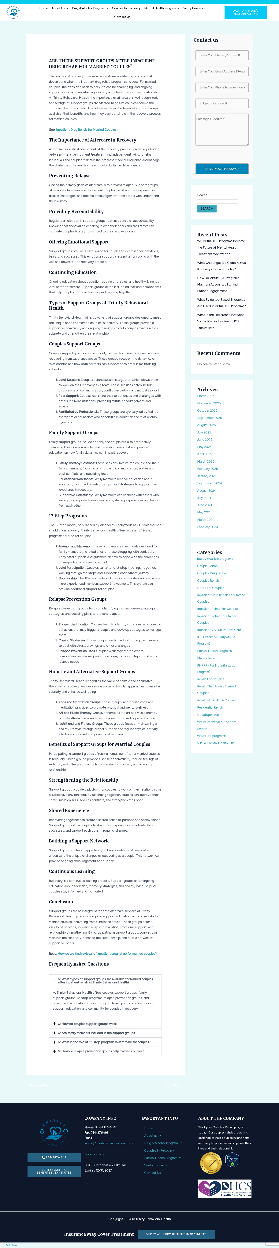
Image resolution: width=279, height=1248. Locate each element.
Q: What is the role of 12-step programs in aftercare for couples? (104, 1042)
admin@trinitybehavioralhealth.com (109, 1143)
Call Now (10, 1245)
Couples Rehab (208, 580)
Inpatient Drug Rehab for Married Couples (86, 129)
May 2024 (204, 512)
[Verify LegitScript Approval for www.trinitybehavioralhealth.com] (232, 1159)
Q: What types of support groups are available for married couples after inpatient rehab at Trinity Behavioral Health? (105, 980)
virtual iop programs (211, 736)
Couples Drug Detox (211, 573)
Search (202, 195)
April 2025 (204, 454)
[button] (60, 8)
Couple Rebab (207, 566)
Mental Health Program (160, 8)
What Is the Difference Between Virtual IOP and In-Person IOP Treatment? (220, 321)
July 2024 (204, 498)
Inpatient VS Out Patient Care (219, 630)
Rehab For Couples (210, 679)
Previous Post (38, 1085)
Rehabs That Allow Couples (217, 700)
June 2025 (204, 439)
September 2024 (209, 483)
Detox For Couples (210, 588)
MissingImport (207, 658)
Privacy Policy (94, 1154)
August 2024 (206, 490)
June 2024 (205, 505)
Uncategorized (208, 715)
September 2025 (209, 418)
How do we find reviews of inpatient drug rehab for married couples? (107, 953)
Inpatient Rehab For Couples (218, 609)
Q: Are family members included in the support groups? (97, 1033)
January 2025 (207, 476)
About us (58, 8)
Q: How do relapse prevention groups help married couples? (101, 1051)
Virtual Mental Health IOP (215, 743)
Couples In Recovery (126, 8)
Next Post (175, 1085)
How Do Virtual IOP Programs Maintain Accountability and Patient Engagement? (218, 284)
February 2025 (207, 469)
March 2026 (205, 396)
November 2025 (209, 403)
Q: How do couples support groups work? (87, 1024)
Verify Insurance (194, 8)
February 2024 (207, 527)
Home (43, 8)
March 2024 (205, 520)
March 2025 (205, 461)
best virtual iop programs (215, 559)
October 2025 (207, 410)
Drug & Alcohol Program (88, 8)
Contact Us (122, 17)
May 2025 (204, 447)
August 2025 (206, 425)
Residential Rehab (210, 707)
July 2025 (204, 432)
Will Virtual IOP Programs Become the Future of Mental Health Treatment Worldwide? (221, 247)
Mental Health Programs (214, 651)
